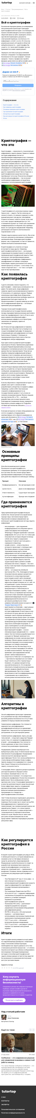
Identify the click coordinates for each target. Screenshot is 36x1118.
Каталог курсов (24, 3)
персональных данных (18, 90)
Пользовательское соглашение (13, 1109)
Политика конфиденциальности (13, 1113)
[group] (18, 1055)
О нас (3, 1097)
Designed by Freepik (6, 207)
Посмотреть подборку (14, 1000)
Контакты (5, 1101)
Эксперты (5, 1104)
